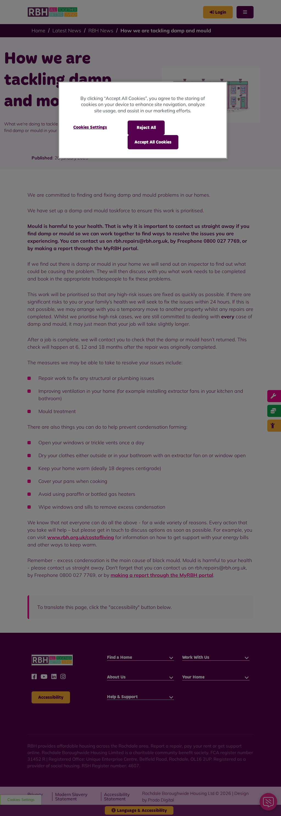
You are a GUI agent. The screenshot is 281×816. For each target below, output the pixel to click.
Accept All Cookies (153, 142)
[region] (142, 120)
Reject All (146, 127)
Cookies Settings (90, 127)
